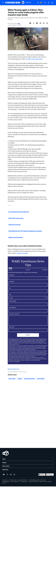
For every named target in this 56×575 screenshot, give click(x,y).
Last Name (11, 281)
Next (28, 335)
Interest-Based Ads (6, 481)
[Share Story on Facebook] (30, 23)
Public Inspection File (15, 481)
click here (17, 361)
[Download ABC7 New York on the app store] (42, 474)
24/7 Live (28, 2)
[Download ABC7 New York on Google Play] (50, 474)
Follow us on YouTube (15, 237)
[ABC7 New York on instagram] (10, 474)
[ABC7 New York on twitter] (7, 474)
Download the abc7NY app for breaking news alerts (25, 231)
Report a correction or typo (13, 369)
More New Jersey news (16, 218)
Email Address (12, 307)
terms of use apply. (22, 253)
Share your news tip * (13, 314)
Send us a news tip (14, 224)
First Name (11, 275)
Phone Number (12, 301)
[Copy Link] (47, 23)
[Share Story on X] (33, 23)
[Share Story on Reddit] (37, 23)
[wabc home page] (5, 453)
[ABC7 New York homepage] (14, 2)
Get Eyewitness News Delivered (18, 212)
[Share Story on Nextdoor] (40, 23)
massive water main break (34, 59)
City (9, 288)
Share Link (11, 327)
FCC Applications (23, 481)
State (9, 294)
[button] (3, 2)
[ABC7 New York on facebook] (3, 474)
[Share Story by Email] (43, 23)
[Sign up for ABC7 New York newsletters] (14, 474)
